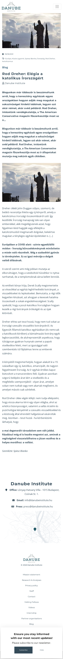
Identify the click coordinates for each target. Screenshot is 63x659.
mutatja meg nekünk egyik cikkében (23, 156)
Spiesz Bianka (30, 59)
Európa (8, 59)
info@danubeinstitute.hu (38, 500)
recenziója (15, 212)
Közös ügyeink (18, 59)
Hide (42, 650)
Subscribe (23, 650)
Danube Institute (15, 83)
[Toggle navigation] (57, 6)
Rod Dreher (50, 59)
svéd (4, 144)
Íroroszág (41, 59)
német (45, 140)
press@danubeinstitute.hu (38, 506)
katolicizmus (7, 61)
